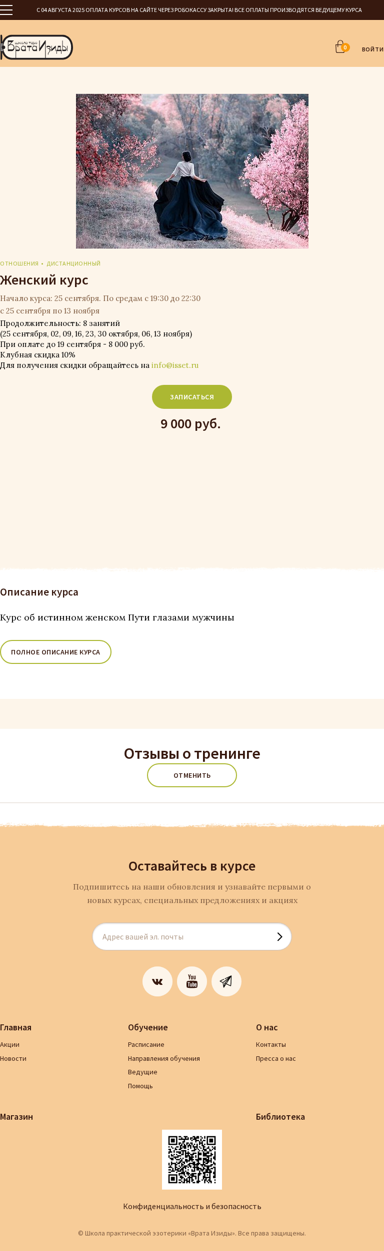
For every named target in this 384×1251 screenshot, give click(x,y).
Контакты (271, 1044)
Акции (10, 1044)
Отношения (19, 263)
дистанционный (73, 263)
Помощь (140, 1085)
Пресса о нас (276, 1058)
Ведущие (143, 1071)
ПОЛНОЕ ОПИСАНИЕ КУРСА (55, 651)
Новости (13, 1058)
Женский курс (44, 280)
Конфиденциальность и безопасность (192, 1206)
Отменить (192, 775)
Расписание (146, 1044)
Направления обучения (164, 1058)
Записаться (192, 396)
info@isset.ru (175, 365)
